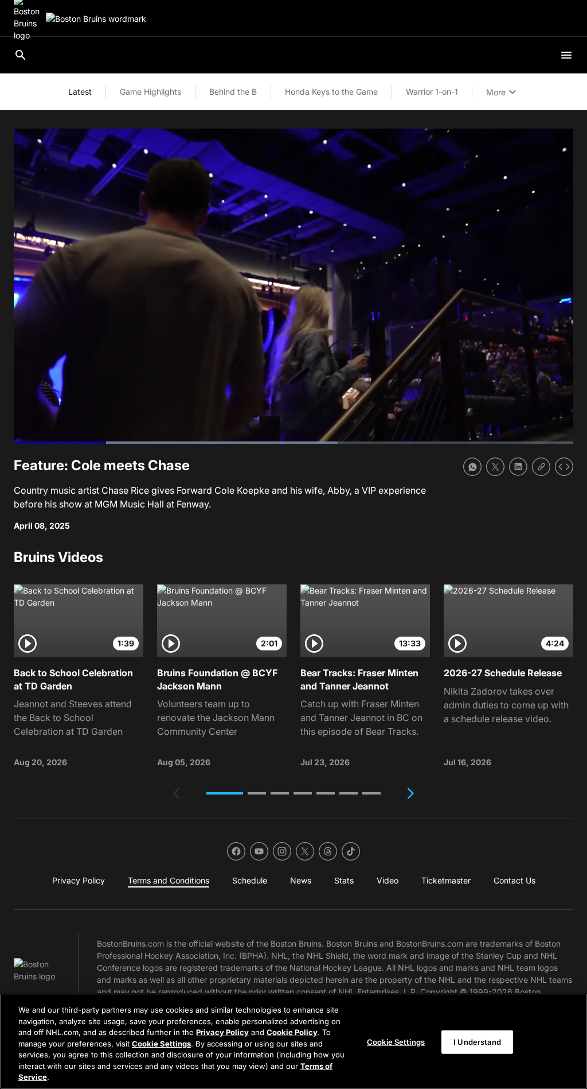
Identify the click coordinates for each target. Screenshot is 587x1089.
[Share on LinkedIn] (518, 467)
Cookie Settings (161, 1043)
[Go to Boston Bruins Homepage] (96, 19)
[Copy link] (541, 467)
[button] (224, 793)
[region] (293, 1041)
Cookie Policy (292, 1032)
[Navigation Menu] (566, 55)
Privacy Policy (222, 1032)
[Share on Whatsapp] (472, 467)
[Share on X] (495, 467)
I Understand (477, 1041)
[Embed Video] (564, 467)
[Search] (21, 55)
